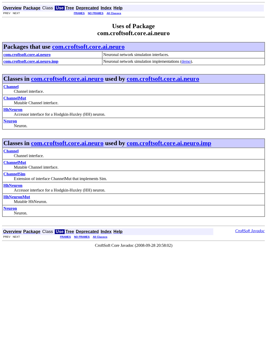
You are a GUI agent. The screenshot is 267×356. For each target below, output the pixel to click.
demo (186, 61)
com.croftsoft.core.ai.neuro (88, 46)
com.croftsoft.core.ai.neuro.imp (169, 143)
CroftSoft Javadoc (250, 231)
